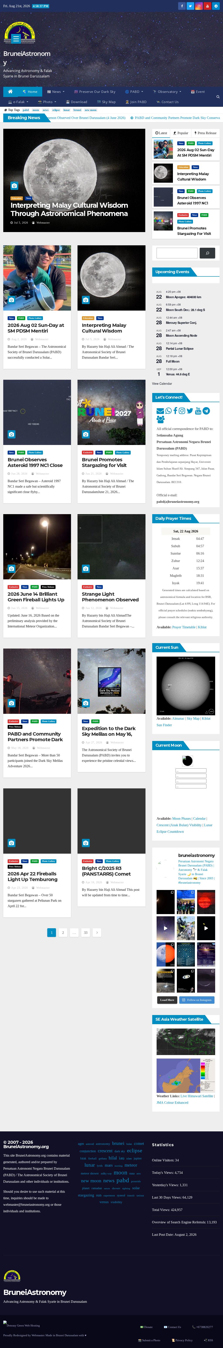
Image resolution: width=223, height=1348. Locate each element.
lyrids (100, 1165)
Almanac (178, 718)
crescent (105, 1150)
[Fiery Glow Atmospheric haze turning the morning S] (206, 902)
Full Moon (173, 361)
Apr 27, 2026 (94, 742)
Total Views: (161, 1210)
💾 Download (76, 102)
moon (36, 110)
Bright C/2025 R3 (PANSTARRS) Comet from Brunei (106, 874)
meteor (131, 1165)
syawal (121, 1195)
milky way (106, 1173)
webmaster (43, 222)
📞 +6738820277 (202, 1327)
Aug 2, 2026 (19, 339)
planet (86, 1188)
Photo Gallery (204, 143)
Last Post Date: (163, 1234)
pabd (26, 110)
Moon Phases (181, 818)
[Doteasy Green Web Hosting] (21, 1325)
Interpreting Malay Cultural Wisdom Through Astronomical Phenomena (69, 209)
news (46, 110)
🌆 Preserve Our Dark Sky (95, 91)
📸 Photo (46, 102)
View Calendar (162, 383)
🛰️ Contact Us (167, 102)
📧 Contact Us (172, 1327)
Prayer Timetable (184, 627)
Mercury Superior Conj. (181, 322)
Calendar (199, 818)
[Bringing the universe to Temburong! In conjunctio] (186, 928)
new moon (90, 110)
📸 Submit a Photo (149, 1340)
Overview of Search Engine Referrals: (179, 1222)
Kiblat (202, 627)
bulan (129, 1144)
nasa (132, 1173)
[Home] (10, 92)
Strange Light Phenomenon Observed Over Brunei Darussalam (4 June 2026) (110, 602)
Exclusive (183, 215)
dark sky (120, 1151)
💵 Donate (146, 1327)
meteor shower (90, 1173)
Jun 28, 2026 (19, 473)
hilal (113, 1158)
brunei (77, 110)
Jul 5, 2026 (21, 222)
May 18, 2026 (20, 747)
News (28, 198)
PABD (191, 143)
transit (131, 1195)
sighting (126, 1188)
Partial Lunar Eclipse (179, 348)
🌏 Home (30, 91)
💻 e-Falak (17, 102)
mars (109, 1165)
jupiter (138, 1158)
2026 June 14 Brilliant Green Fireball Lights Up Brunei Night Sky (36, 600)
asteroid (90, 1144)
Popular (182, 133)
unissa (140, 1195)
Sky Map (193, 718)
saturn (107, 1188)
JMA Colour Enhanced (172, 1102)
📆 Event (198, 91)
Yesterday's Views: (166, 1185)
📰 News (54, 91)
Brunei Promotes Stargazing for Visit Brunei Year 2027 (104, 465)
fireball (92, 1158)
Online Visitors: (163, 1160)
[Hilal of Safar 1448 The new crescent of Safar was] (206, 981)
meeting (119, 1166)
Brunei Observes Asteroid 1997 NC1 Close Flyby (35, 465)
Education (17, 198)
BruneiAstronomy (26, 58)
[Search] (207, 253)
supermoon (109, 1195)
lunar (67, 110)
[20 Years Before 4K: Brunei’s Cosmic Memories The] (186, 981)
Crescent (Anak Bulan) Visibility (179, 825)
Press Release (206, 133)
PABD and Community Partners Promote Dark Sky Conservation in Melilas (35, 742)
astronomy (103, 1144)
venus (104, 1202)
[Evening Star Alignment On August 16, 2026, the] (166, 902)
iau (121, 1158)
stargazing (86, 1195)
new (139, 1173)
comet (139, 1143)
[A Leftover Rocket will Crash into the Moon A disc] (166, 981)
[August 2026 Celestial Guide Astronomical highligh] (186, 954)
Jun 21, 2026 (94, 473)
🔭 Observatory (166, 91)
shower (116, 1188)
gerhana (103, 1158)
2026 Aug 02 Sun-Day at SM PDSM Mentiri (36, 328)
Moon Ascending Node (181, 335)
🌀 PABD (132, 91)
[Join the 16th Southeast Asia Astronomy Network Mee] (206, 954)
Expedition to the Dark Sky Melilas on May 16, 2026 (108, 734)
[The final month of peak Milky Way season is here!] (166, 928)
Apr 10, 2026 (94, 882)
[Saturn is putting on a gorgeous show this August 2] (206, 928)
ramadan (96, 1188)
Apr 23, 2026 (19, 887)
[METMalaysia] (186, 1075)
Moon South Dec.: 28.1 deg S (185, 310)
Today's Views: (163, 1172)
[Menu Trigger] (16, 39)
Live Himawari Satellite (197, 1096)
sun (98, 1195)
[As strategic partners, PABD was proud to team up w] (186, 902)
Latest (163, 133)
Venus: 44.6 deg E (178, 374)
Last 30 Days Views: (167, 1197)
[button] (218, 97)
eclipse (56, 110)
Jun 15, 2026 (19, 608)
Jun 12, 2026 (94, 608)
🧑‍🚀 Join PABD (136, 102)
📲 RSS (208, 1340)
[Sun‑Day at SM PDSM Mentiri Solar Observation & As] (166, 954)
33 (86, 932)
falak (83, 1158)
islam (129, 1158)
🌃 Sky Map (106, 102)
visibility (116, 1202)
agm (81, 1144)
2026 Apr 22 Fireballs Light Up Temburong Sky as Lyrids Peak (32, 879)
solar (136, 1188)
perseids (136, 1181)
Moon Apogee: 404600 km (183, 297)
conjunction (88, 1151)
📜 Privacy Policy (182, 1340)
